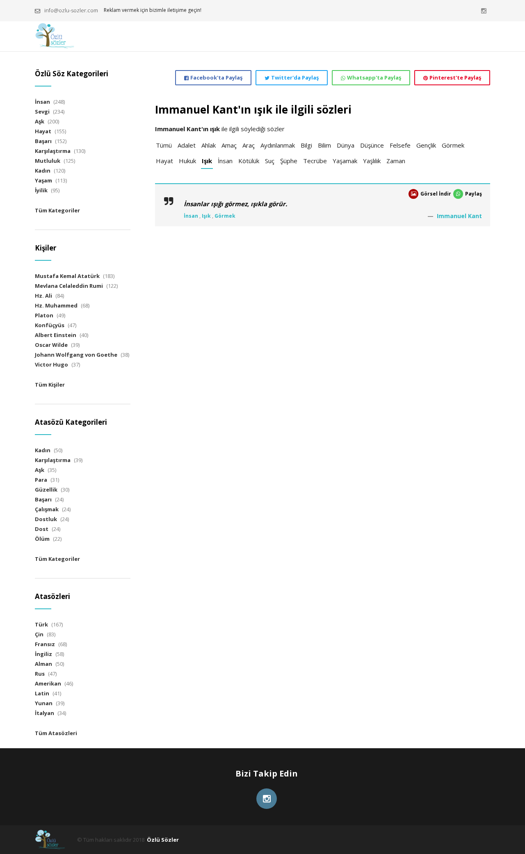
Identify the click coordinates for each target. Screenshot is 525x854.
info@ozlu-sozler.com (71, 10)
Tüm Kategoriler (57, 210)
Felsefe (400, 145)
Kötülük (248, 161)
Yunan (43, 703)
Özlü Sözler (163, 839)
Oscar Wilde (51, 344)
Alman (43, 663)
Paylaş (473, 193)
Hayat (164, 161)
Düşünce (372, 145)
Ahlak (208, 145)
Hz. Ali (43, 295)
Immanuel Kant (459, 216)
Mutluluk (47, 160)
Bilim (324, 145)
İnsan (225, 161)
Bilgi (306, 145)
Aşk (39, 121)
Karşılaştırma (53, 151)
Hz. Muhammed (56, 305)
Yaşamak (345, 161)
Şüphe (288, 161)
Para (41, 479)
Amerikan (48, 683)
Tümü (164, 145)
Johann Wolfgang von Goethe (76, 354)
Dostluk (46, 519)
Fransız (45, 644)
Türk (41, 624)
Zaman (395, 161)
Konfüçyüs (49, 325)
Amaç (229, 145)
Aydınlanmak (277, 145)
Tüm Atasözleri (56, 733)
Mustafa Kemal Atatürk (67, 276)
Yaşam (43, 180)
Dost (41, 529)
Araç (248, 145)
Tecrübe (315, 161)
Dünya (345, 145)
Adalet (187, 145)
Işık (207, 161)
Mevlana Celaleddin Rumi (69, 285)
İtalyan (44, 713)
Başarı (43, 141)
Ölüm (42, 538)
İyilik (41, 190)
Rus (40, 673)
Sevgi (42, 111)
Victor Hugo (51, 364)
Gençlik (426, 145)
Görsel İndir (435, 193)
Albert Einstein (55, 335)
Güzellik (46, 489)
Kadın (42, 170)
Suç (269, 161)
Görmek (453, 145)
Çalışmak (47, 509)
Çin (39, 634)
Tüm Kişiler (50, 384)
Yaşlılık (372, 161)
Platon (44, 315)
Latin (42, 693)
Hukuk (187, 161)
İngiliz (43, 654)
